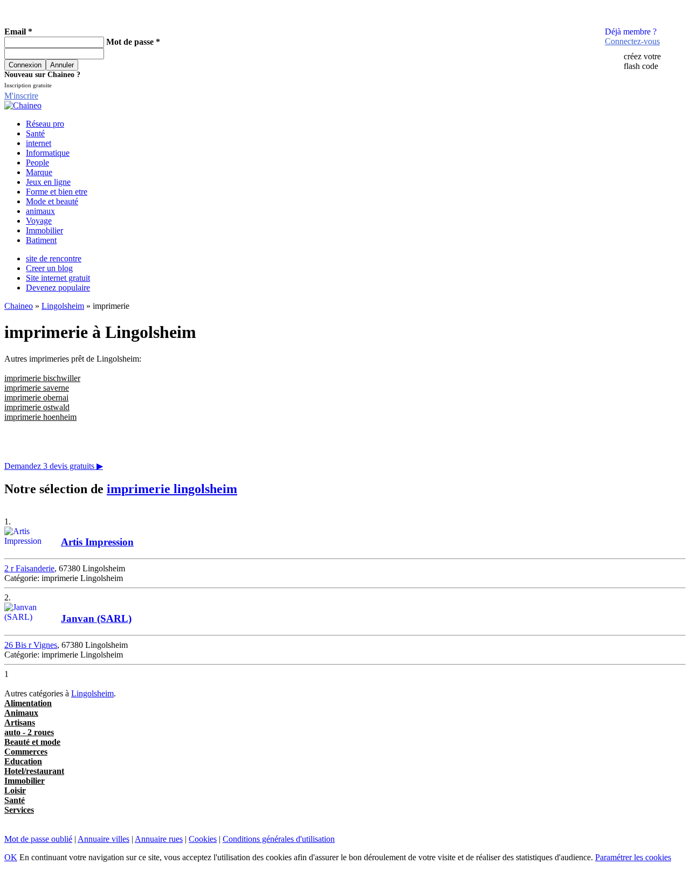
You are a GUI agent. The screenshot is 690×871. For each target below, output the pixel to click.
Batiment (41, 240)
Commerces (25, 751)
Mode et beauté (52, 201)
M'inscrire (21, 95)
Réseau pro (45, 123)
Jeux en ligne (48, 181)
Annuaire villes (103, 839)
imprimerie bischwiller (42, 378)
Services (19, 809)
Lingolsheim (63, 305)
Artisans (19, 722)
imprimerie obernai (36, 397)
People (37, 162)
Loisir (15, 790)
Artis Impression (97, 542)
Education (23, 761)
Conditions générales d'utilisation (279, 839)
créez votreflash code (642, 61)
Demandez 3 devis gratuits (53, 466)
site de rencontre (53, 258)
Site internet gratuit (58, 277)
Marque (39, 172)
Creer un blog (49, 268)
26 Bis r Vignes (30, 644)
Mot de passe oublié (38, 839)
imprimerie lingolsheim (172, 489)
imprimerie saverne (36, 387)
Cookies (203, 839)
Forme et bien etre (56, 191)
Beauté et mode (32, 741)
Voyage (39, 220)
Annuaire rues (159, 839)
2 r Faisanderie (29, 568)
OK (10, 857)
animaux (40, 211)
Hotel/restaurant (34, 771)
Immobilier (44, 230)
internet (38, 143)
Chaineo (18, 305)
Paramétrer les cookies (633, 857)
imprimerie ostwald (37, 407)
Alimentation (28, 703)
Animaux (21, 712)
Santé (35, 133)
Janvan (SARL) (96, 618)
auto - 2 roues (29, 732)
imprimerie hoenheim (40, 416)
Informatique (48, 152)
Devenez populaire (58, 287)
